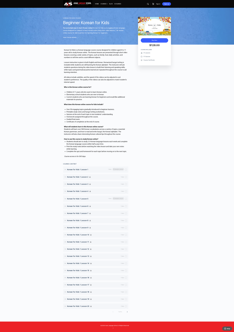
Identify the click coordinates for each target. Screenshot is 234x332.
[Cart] (153, 4)
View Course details (70, 37)
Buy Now (154, 40)
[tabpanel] (95, 103)
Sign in (158, 4)
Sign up (166, 4)
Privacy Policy (109, 328)
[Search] (148, 4)
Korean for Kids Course (72, 18)
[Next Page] (127, 312)
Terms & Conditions (119, 328)
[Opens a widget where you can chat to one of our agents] (227, 329)
